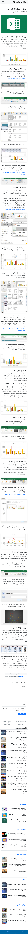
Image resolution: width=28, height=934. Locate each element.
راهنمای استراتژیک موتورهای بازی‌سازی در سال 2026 (17, 757)
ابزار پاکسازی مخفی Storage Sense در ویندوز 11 (17, 751)
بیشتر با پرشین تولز (19, 2)
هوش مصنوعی (21, 905)
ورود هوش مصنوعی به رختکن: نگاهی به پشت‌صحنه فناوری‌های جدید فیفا (17, 784)
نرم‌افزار (21, 676)
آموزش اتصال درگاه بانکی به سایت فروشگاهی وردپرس (18, 809)
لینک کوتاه (8, 674)
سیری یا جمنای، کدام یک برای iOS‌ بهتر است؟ (18, 744)
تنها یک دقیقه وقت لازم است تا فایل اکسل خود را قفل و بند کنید (13, 329)
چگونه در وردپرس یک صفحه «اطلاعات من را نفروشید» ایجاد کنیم (17, 820)
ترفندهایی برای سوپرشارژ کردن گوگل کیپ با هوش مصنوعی (17, 839)
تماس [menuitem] (23, 931)
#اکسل (6, 676)
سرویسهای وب (21, 829)
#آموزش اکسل (11, 676)
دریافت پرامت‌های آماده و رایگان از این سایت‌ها (18, 764)
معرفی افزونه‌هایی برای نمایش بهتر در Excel (14, 495)
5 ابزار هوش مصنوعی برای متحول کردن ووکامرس (17, 814)
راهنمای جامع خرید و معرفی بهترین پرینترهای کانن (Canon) (18, 738)
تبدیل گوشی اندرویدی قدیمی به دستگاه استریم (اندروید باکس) (17, 777)
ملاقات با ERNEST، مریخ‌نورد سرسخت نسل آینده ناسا (16, 790)
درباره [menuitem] (18, 931)
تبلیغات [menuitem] (13, 931)
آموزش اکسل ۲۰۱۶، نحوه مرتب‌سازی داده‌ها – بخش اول (14, 173)
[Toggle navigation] (3, 2)
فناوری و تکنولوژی (20, 854)
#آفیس (17, 676)
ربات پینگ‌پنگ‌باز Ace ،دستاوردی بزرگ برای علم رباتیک (17, 771)
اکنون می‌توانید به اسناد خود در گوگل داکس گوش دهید (16, 845)
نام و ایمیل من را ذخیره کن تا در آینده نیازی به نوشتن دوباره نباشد (13, 709)
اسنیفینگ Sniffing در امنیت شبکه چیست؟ (16, 732)
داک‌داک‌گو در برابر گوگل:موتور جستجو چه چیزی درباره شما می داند (17, 834)
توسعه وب (22, 804)
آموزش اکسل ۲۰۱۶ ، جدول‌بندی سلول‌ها (15, 79)
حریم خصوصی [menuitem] (6, 931)
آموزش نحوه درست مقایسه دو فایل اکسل (15, 209)
